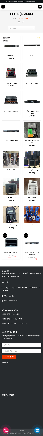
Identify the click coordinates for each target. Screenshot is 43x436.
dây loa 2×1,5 (11, 170)
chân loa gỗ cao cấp (32, 170)
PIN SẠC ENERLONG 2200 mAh (11, 84)
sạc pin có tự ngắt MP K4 (32, 141)
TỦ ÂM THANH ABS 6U (11, 252)
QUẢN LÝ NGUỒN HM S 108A (32, 112)
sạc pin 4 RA (32, 197)
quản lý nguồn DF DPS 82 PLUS (32, 253)
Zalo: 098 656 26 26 (10, 301)
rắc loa (32, 225)
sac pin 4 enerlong (11, 225)
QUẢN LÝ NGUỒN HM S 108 (11, 141)
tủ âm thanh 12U (11, 197)
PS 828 (32, 56)
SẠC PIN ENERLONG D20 (32, 84)
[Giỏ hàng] (40, 7)
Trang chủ (15, 18)
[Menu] (3, 7)
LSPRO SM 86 (11, 56)
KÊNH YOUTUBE (8, 395)
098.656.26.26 (8, 296)
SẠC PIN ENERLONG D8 (11, 111)
